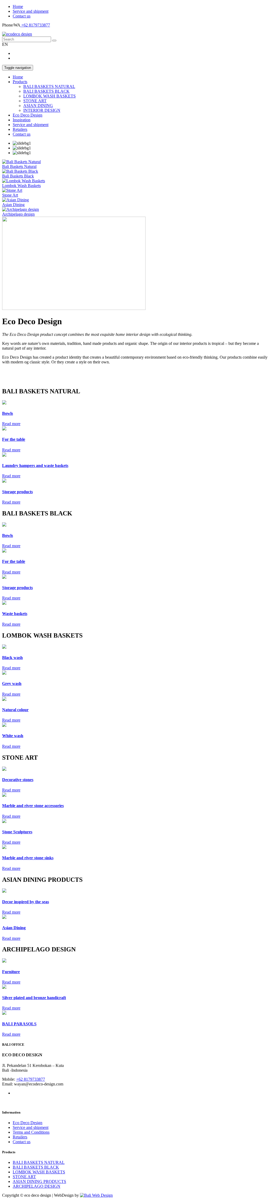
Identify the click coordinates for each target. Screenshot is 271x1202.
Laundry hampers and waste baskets (35, 465)
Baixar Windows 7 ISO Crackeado (31, 380)
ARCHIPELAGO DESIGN (36, 1186)
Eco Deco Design (27, 115)
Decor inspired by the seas (25, 902)
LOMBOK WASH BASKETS (49, 96)
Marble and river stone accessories (33, 805)
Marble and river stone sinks (27, 858)
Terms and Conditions (31, 1132)
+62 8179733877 (35, 25)
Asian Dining (14, 927)
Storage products (17, 491)
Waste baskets (14, 613)
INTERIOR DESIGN (41, 110)
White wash (12, 735)
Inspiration (21, 120)
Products (20, 81)
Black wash (12, 657)
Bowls (7, 413)
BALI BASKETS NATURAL (49, 86)
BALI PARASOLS (19, 1024)
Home (18, 6)
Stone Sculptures (17, 832)
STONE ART (35, 101)
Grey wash (11, 683)
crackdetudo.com (16, 371)
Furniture (11, 971)
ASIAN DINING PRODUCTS (39, 1181)
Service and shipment (30, 11)
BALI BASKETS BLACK (46, 91)
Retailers (20, 129)
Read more (11, 423)
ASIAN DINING (38, 105)
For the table (13, 439)
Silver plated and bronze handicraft (34, 997)
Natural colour (15, 709)
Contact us (21, 16)
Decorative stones (17, 779)
